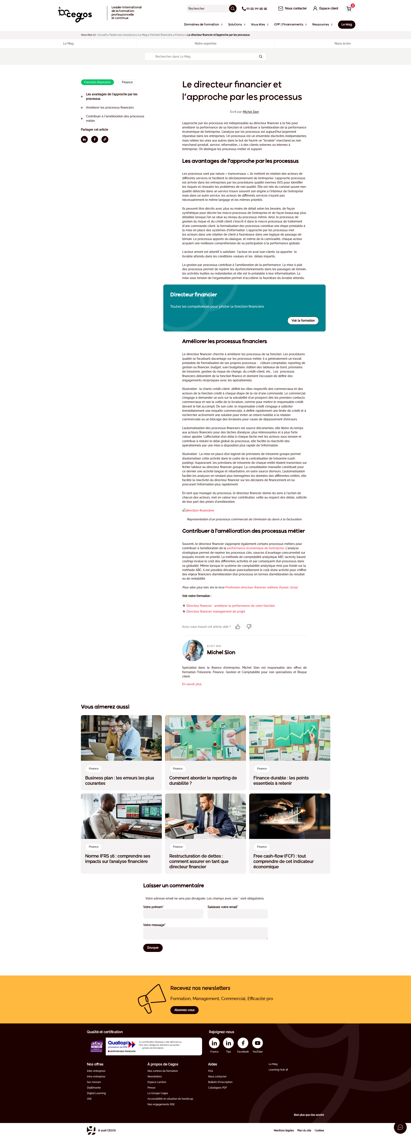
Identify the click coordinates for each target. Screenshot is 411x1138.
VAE (89, 1098)
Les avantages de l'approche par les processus (111, 96)
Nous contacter (217, 1076)
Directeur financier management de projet (215, 611)
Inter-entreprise (96, 1070)
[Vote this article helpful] (238, 626)
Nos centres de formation (162, 1070)
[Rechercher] (233, 8)
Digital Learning (96, 1093)
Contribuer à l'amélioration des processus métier (115, 118)
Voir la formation (303, 320)
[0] (348, 9)
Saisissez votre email (229, 907)
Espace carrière (156, 1082)
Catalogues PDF (217, 1087)
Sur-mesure (94, 1082)
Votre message (160, 925)
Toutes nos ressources (122, 34)
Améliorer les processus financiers (110, 107)
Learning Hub (277, 1069)
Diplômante (94, 1087)
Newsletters (154, 1076)
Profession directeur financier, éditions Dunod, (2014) (261, 587)
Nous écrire (343, 43)
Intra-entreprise (96, 1076)
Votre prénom (159, 907)
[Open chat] (400, 1127)
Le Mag (142, 34)
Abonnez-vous (184, 1010)
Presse (151, 1087)
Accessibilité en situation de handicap (170, 1098)
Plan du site (304, 1130)
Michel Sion (251, 111)
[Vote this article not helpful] (249, 626)
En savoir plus (192, 684)
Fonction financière (161, 34)
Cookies (319, 1130)
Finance (180, 34)
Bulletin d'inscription (220, 1082)
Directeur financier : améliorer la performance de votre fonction (230, 605)
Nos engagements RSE (161, 1104)
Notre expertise (205, 43)
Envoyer (153, 947)
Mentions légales (284, 1130)
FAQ (210, 1070)
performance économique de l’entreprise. (256, 548)
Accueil (102, 34)
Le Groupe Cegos (157, 1093)
